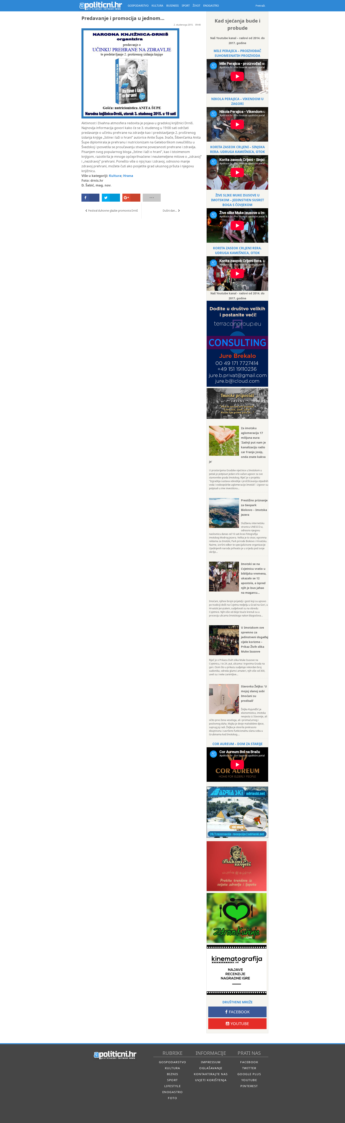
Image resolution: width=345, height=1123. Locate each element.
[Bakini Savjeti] (237, 866)
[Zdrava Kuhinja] (237, 918)
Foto (172, 1098)
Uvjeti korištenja (211, 1080)
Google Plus (249, 1074)
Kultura (115, 176)
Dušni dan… (170, 210)
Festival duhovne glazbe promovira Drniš (113, 210)
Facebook (239, 1012)
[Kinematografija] (237, 970)
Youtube (240, 1023)
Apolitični (101, 5)
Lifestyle (172, 1086)
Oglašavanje (210, 1068)
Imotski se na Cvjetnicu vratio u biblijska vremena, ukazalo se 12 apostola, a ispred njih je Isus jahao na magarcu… (253, 578)
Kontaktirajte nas (211, 1074)
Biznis (172, 1074)
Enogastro (172, 1092)
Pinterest (249, 1086)
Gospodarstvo (172, 1062)
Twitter (249, 1068)
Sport (172, 1080)
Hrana (128, 176)
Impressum (211, 1062)
